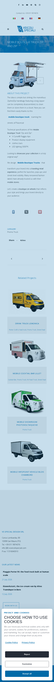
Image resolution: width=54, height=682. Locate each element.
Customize (27, 664)
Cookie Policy (11, 642)
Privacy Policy (28, 642)
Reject (27, 654)
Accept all (27, 674)
